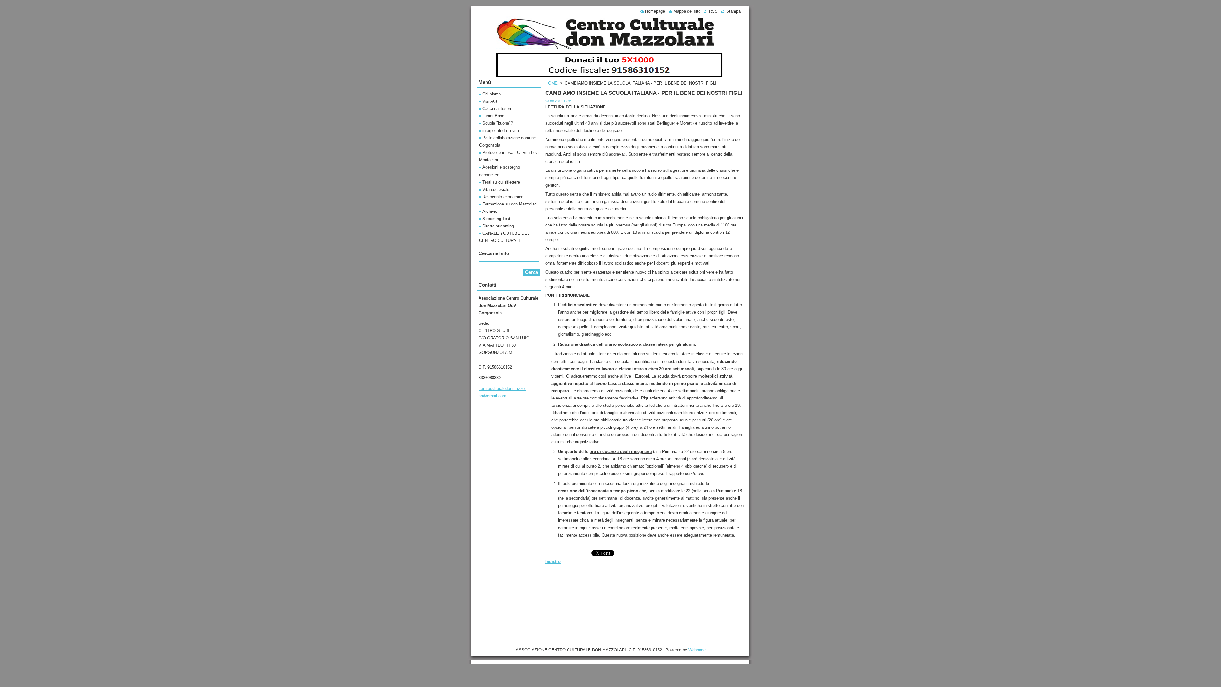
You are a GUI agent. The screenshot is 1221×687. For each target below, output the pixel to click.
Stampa (733, 11)
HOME (551, 83)
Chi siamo (491, 94)
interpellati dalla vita (500, 130)
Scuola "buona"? (497, 123)
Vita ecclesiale (495, 189)
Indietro (553, 561)
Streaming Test (496, 218)
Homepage (655, 11)
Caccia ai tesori (496, 108)
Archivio (489, 211)
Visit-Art (489, 101)
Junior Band (493, 116)
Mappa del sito (686, 11)
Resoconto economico (502, 196)
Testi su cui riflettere (501, 182)
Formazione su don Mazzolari (509, 204)
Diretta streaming (498, 226)
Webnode (697, 650)
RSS (713, 11)
